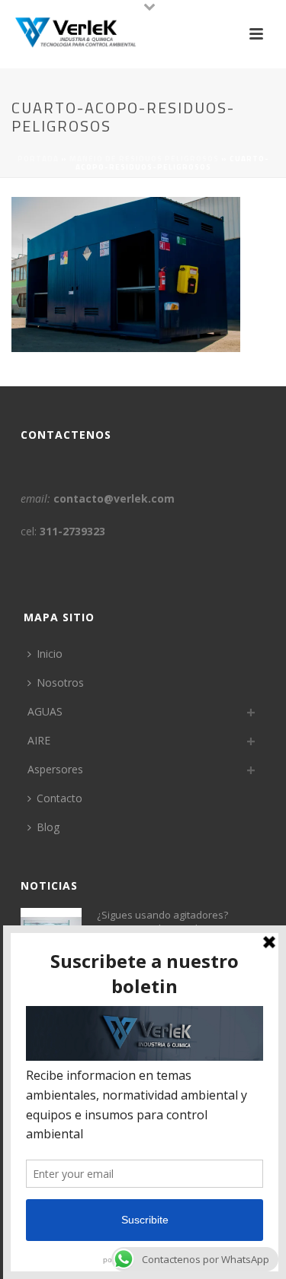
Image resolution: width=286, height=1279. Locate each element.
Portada (38, 158)
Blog (48, 827)
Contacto (59, 798)
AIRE (38, 740)
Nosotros (60, 682)
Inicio (50, 653)
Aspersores (55, 769)
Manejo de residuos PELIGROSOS (144, 158)
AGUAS (45, 711)
